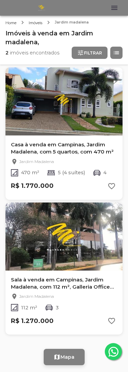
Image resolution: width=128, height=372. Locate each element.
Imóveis (35, 22)
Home (10, 22)
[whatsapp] (113, 351)
